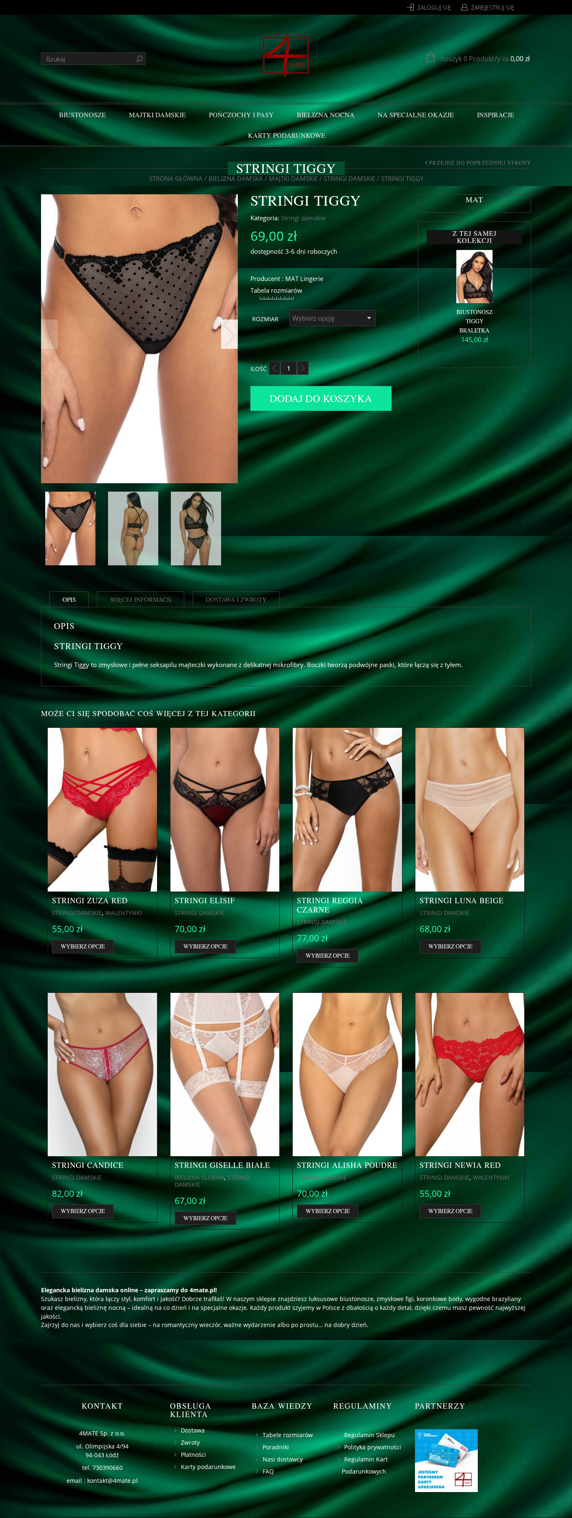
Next (229, 334)
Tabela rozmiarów (276, 290)
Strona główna (176, 178)
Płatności (193, 1455)
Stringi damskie (349, 178)
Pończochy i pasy (241, 114)
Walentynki (123, 913)
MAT (292, 278)
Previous (49, 334)
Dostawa (193, 1430)
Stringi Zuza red (90, 900)
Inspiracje (495, 114)
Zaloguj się (434, 7)
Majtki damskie (157, 114)
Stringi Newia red (460, 1165)
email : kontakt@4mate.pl (102, 1480)
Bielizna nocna (326, 114)
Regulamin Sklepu (369, 1435)
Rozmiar (265, 319)
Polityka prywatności (372, 1447)
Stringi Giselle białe (222, 1165)
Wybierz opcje (83, 946)
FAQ (268, 1471)
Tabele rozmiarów (288, 1435)
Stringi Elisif (205, 900)
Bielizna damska (236, 178)
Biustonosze (82, 114)
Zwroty (190, 1442)
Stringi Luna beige (462, 900)
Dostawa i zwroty (236, 599)
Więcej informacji (140, 599)
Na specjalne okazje (416, 114)
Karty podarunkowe (286, 135)
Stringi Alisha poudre (347, 1165)
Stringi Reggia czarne (330, 905)
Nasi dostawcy (283, 1459)
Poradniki (276, 1447)
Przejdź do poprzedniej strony (480, 163)
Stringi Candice (88, 1165)
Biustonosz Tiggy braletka (474, 321)
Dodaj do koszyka (321, 398)
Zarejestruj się (492, 7)
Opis (69, 599)
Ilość (258, 369)
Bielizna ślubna (199, 1177)
